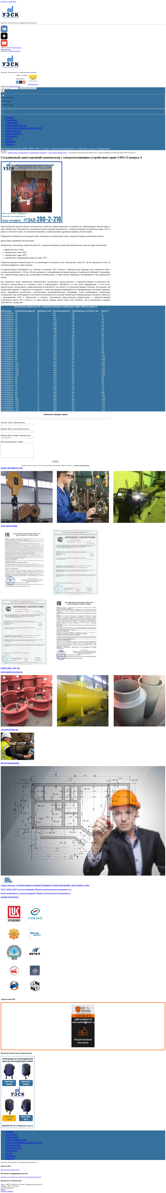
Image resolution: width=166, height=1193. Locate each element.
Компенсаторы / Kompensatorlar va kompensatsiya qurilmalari (27, 152)
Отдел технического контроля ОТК (23, 128)
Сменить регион (14, 51)
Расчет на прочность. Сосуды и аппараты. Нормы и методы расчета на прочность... (36, 893)
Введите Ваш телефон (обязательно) (16, 435)
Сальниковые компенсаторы (57, 152)
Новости (9, 144)
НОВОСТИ (8, 882)
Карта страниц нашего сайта (10, 1170)
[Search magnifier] (2, 90)
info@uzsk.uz (17, 47)
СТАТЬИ (8, 880)
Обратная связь (6, 49)
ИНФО (7, 878)
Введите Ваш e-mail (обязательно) (15, 429)
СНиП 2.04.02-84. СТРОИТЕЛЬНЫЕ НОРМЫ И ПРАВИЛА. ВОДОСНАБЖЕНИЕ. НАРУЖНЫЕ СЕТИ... (45, 885)
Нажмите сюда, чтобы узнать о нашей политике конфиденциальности (21, 1177)
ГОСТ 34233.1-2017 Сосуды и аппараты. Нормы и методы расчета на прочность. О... (36, 889)
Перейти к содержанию (8, 1)
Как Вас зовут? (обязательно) (13, 422)
